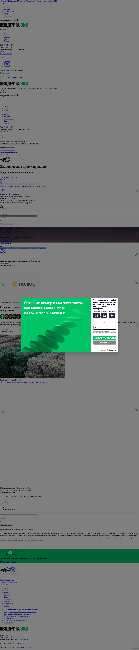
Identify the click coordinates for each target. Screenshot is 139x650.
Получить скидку (105, 337)
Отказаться (104, 343)
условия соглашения (107, 333)
